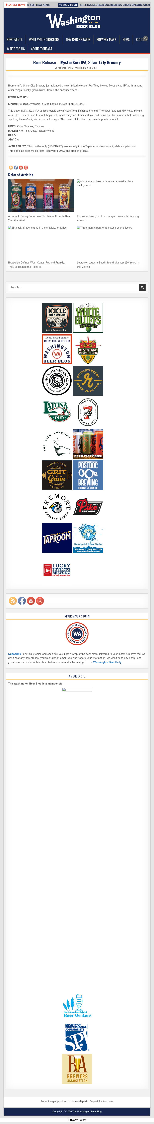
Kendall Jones (65, 68)
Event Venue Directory (44, 39)
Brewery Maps (106, 39)
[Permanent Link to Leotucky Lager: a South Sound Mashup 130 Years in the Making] (110, 242)
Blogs (140, 39)
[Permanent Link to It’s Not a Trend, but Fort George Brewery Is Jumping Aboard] (110, 196)
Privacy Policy (77, 1119)
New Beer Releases (78, 39)
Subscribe (14, 653)
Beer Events (14, 39)
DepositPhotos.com (101, 1101)
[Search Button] (145, 38)
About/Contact (41, 48)
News (126, 39)
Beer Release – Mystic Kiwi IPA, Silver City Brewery (77, 62)
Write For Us (16, 48)
